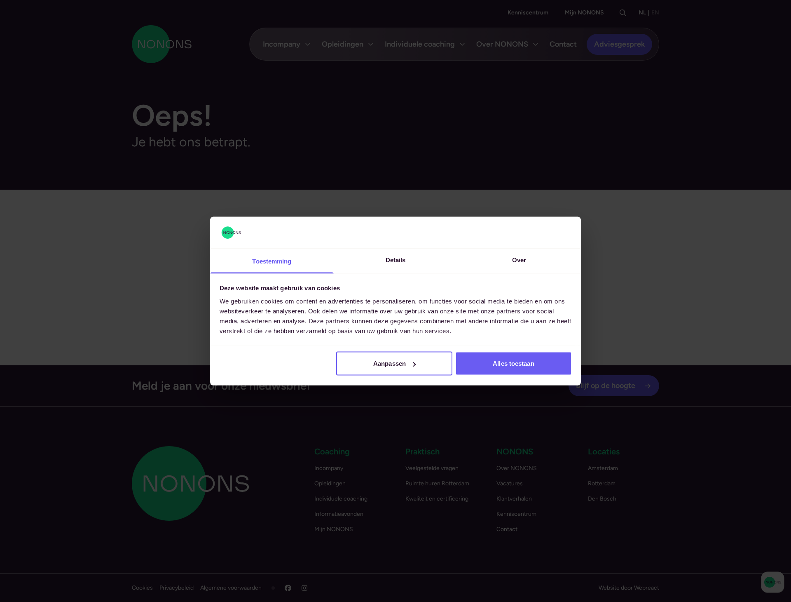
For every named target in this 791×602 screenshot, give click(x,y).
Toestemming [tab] (271, 260)
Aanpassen (389, 363)
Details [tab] (396, 259)
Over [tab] (519, 259)
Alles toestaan (513, 363)
